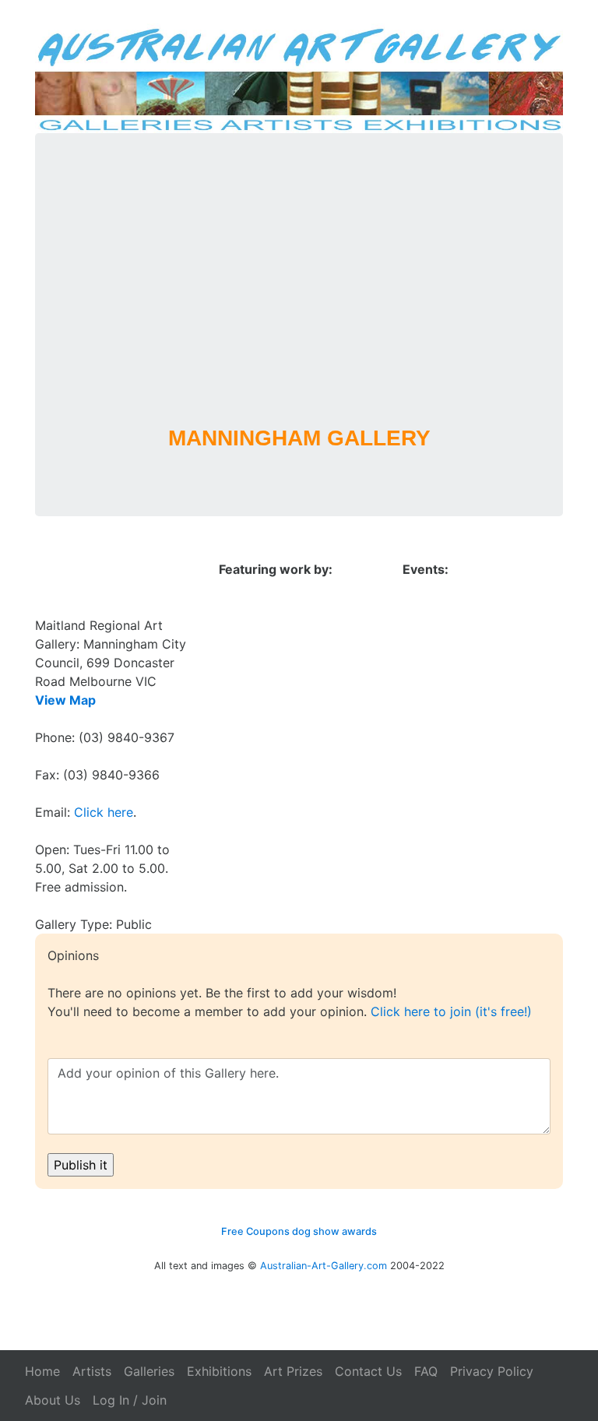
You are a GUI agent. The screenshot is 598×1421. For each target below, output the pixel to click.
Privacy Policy (491, 1371)
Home (42, 1371)
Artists (91, 1371)
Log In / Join (130, 1400)
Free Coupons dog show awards (299, 1231)
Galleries (149, 1371)
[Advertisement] (299, 300)
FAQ (426, 1371)
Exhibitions (219, 1371)
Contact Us (368, 1371)
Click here (103, 812)
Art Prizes (293, 1371)
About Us (52, 1400)
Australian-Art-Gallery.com (323, 1266)
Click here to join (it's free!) (451, 1011)
